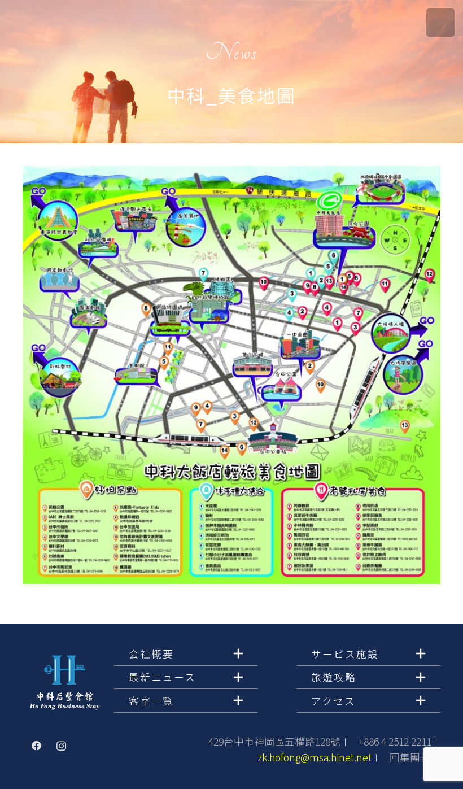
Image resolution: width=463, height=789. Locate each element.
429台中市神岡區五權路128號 (274, 741)
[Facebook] (36, 746)
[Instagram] (61, 746)
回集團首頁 (415, 757)
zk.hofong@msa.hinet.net (314, 757)
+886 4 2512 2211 (395, 741)
